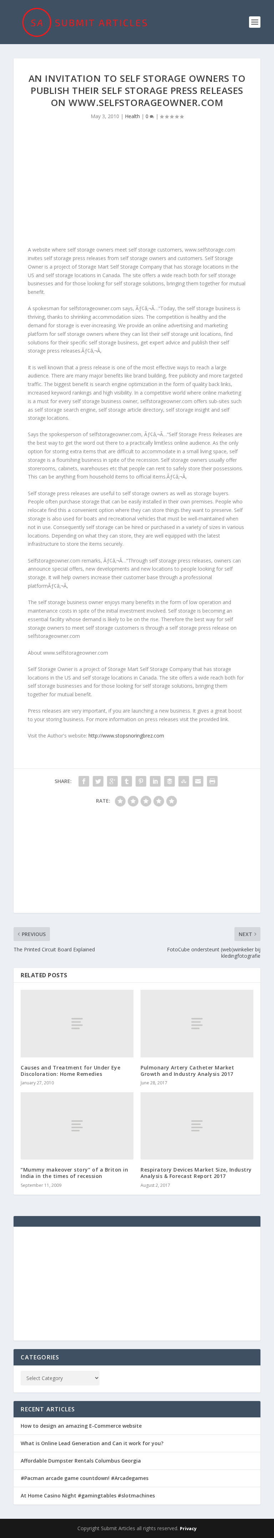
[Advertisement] (137, 185)
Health (132, 116)
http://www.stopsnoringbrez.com (126, 735)
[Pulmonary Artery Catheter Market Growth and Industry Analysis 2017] (197, 1023)
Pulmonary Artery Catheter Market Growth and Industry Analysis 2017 (187, 1070)
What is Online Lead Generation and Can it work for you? (92, 1443)
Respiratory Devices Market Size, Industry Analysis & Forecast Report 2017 (196, 1172)
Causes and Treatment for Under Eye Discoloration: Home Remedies (70, 1070)
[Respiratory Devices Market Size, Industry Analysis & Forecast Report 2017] (197, 1125)
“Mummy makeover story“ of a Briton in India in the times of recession (74, 1172)
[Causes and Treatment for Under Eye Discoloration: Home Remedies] (77, 1023)
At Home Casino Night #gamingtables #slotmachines (88, 1495)
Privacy (188, 1528)
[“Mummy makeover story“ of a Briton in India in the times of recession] (77, 1125)
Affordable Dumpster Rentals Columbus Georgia (81, 1460)
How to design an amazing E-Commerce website (81, 1425)
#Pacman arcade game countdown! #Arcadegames (84, 1478)
